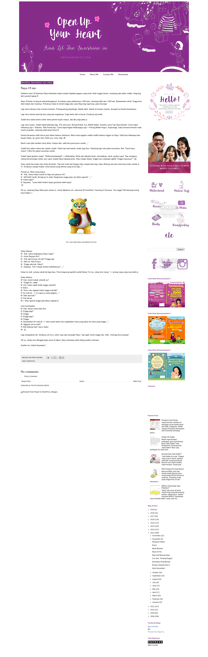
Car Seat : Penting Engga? (162, 558)
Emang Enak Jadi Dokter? (172, 454)
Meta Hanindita (153, 626)
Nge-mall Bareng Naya (161, 555)
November (156, 539)
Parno (154, 545)
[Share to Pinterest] (63, 357)
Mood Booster (157, 549)
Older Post (137, 381)
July (154, 582)
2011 (152, 606)
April (154, 592)
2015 (152, 523)
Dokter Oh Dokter (168, 437)
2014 (152, 526)
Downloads (123, 74)
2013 (152, 530)
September (156, 576)
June (154, 586)
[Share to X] (57, 357)
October (155, 573)
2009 (152, 613)
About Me (94, 74)
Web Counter (153, 645)
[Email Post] (48, 357)
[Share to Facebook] (60, 357)
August (155, 579)
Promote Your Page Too (156, 632)
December (156, 536)
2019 (152, 510)
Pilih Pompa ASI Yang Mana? (173, 469)
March (155, 596)
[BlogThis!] (55, 357)
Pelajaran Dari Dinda (170, 420)
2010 (152, 610)
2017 (152, 516)
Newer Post (26, 381)
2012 (152, 533)
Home (82, 74)
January (155, 602)
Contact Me (108, 74)
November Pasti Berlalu (161, 562)
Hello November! (158, 568)
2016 (152, 520)
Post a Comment (30, 376)
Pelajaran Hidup (158, 542)
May (154, 589)
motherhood (30, 361)
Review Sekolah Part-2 (161, 565)
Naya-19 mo (157, 552)
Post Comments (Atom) (40, 385)
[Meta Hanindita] (149, 629)
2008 (152, 616)
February (156, 599)
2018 (152, 513)
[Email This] (52, 357)
